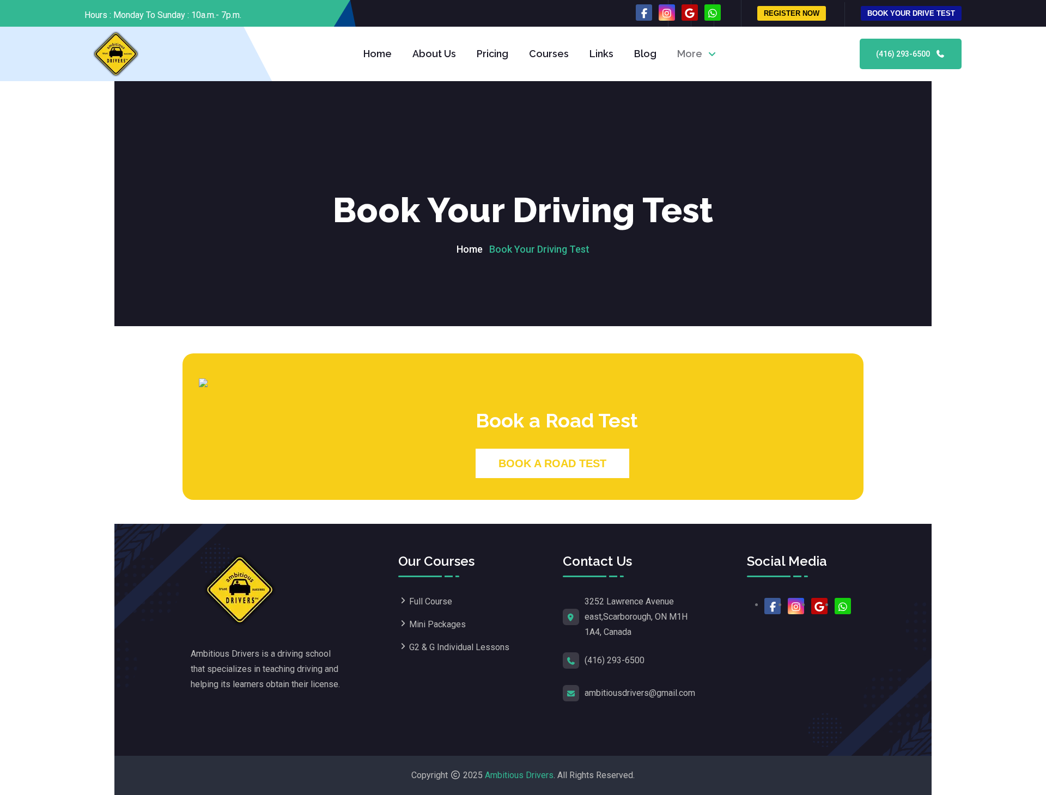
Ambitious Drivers (519, 775)
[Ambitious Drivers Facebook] (644, 12)
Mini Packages (437, 624)
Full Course (430, 601)
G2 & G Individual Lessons (459, 647)
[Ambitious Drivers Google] (690, 12)
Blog (645, 53)
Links (601, 53)
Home (377, 53)
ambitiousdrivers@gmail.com (640, 693)
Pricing (492, 53)
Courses (549, 53)
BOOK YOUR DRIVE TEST (911, 13)
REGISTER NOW (791, 13)
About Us (434, 53)
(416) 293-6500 (904, 54)
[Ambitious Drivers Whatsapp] (712, 12)
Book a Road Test (552, 463)
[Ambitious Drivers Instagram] (667, 12)
